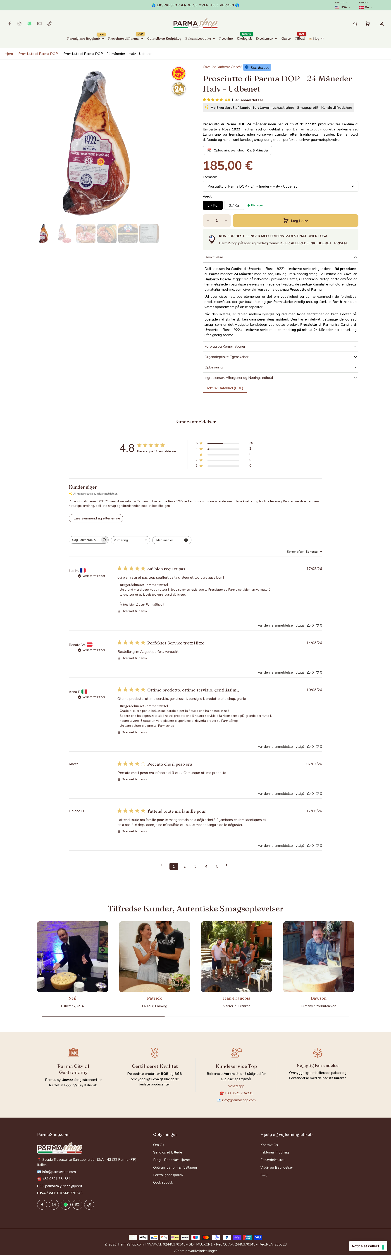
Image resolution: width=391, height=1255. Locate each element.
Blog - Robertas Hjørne (171, 1159)
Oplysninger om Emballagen (175, 1167)
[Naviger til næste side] (228, 865)
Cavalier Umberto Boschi (222, 67)
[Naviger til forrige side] (163, 865)
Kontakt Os (269, 1144)
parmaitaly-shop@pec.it (63, 1186)
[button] (295, 220)
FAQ (263, 1174)
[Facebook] (9, 23)
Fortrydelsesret (272, 1159)
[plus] (226, 221)
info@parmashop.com (239, 1100)
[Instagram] (19, 23)
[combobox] (130, 540)
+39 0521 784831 (239, 1093)
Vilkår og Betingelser (276, 1167)
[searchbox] (84, 539)
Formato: (210, 177)
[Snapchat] (29, 23)
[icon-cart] (368, 23)
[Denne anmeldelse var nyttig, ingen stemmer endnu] (308, 625)
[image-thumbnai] (43, 233)
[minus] (208, 221)
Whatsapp (236, 1086)
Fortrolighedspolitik (168, 1174)
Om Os (158, 1144)
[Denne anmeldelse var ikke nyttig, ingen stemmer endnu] (317, 625)
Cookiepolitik (163, 1182)
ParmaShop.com (131, 1244)
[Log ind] (381, 23)
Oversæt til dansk (134, 611)
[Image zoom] (96, 143)
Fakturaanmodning (274, 1152)
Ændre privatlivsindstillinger (195, 1250)
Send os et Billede (167, 1152)
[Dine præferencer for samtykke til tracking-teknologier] (383, 1247)
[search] (355, 23)
